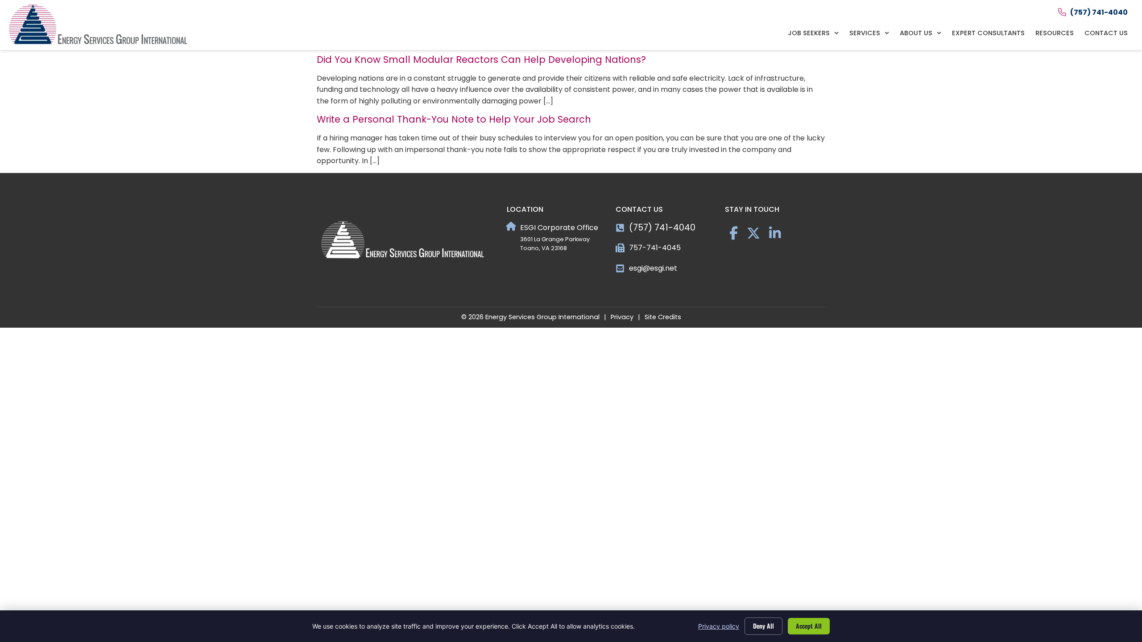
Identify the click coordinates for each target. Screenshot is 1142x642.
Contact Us (1106, 33)
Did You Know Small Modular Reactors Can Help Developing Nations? (481, 59)
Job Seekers (809, 33)
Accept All (809, 625)
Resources (1054, 33)
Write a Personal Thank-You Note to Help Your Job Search (454, 119)
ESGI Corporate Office (559, 227)
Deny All (763, 625)
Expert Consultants (988, 33)
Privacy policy (718, 626)
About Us (916, 33)
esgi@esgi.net (653, 268)
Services (864, 33)
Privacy (622, 317)
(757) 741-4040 (662, 228)
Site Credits (663, 317)
